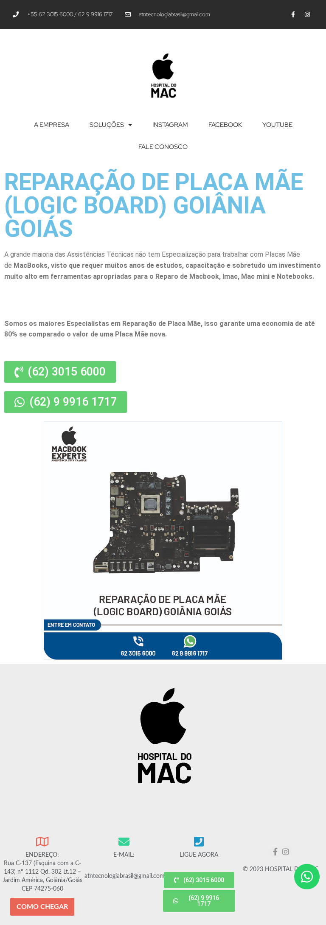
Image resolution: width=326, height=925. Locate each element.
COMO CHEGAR (42, 906)
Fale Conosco (163, 147)
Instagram (170, 125)
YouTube (277, 125)
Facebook (225, 125)
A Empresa (51, 125)
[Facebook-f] (293, 14)
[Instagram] (307, 14)
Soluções (107, 125)
